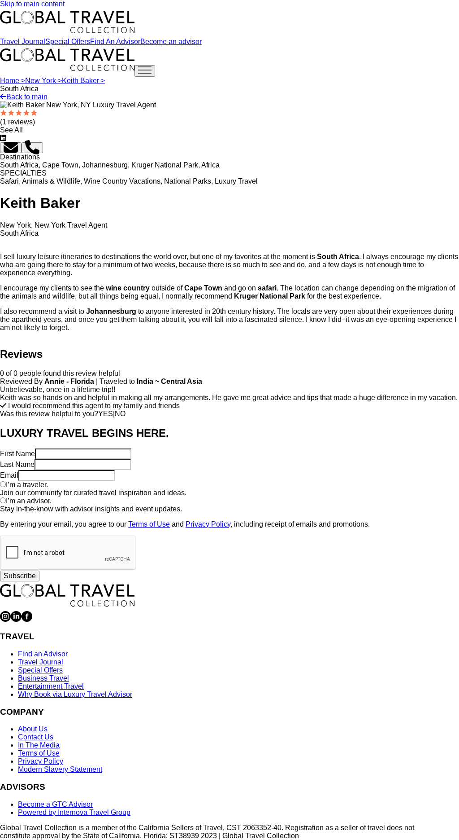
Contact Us (35, 737)
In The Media (39, 745)
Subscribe (20, 576)
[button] (11, 147)
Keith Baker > (83, 80)
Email (9, 475)
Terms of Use (149, 524)
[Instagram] (5, 619)
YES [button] (105, 414)
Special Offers (67, 41)
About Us (33, 729)
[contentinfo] (67, 22)
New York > (43, 80)
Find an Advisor (43, 654)
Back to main (27, 97)
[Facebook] (27, 619)
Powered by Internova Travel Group (74, 812)
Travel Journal (22, 41)
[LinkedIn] (16, 619)
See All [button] (11, 130)
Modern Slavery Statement (60, 769)
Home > (12, 80)
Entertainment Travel (51, 686)
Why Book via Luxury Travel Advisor (75, 694)
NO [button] (120, 414)
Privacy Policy (208, 524)
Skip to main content (32, 4)
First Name (17, 453)
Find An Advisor (115, 41)
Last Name (17, 464)
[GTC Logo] (67, 595)
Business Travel (43, 678)
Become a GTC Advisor (55, 804)
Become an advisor (171, 41)
